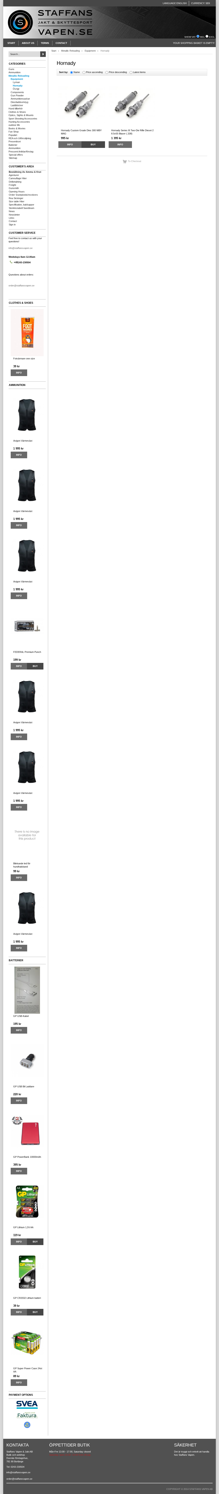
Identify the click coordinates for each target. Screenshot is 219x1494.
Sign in (12, 224)
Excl (212, 37)
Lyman (16, 82)
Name (77, 72)
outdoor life (14, 125)
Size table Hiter (16, 201)
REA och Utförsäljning (20, 138)
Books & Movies (17, 128)
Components (17, 92)
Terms (45, 43)
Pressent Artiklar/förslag (21, 151)
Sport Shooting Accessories (23, 118)
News (12, 211)
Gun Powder (17, 95)
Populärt (13, 135)
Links (11, 218)
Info (19, 372)
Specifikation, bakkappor (21, 204)
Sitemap (13, 158)
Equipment (17, 79)
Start (11, 43)
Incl (202, 37)
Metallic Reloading (19, 75)
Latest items (139, 72)
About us (28, 43)
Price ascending (94, 72)
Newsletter (14, 214)
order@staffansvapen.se (21, 285)
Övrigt (16, 89)
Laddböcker (17, 105)
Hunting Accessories (19, 122)
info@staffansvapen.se (21, 248)
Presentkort (15, 141)
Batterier (13, 145)
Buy (35, 666)
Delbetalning (15, 181)
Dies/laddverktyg (19, 102)
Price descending (118, 72)
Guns (11, 69)
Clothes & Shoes (17, 112)
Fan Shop (14, 131)
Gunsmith (14, 188)
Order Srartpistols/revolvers (23, 194)
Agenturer (14, 175)
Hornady (17, 85)
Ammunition (15, 72)
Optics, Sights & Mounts (21, 115)
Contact (61, 43)
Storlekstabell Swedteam (21, 208)
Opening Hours (17, 191)
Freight (12, 185)
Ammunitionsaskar (20, 98)
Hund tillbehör (16, 108)
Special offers (16, 154)
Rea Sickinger (16, 198)
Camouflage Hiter (18, 178)
